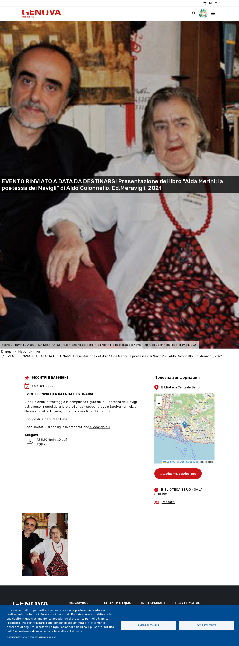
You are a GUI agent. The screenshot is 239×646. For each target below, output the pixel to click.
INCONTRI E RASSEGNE (50, 378)
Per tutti (168, 502)
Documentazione (17, 637)
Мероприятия (29, 351)
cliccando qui (99, 427)
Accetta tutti (206, 625)
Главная (7, 351)
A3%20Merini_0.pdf (52, 440)
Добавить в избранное (179, 473)
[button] (184, 425)
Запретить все (149, 625)
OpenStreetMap (189, 461)
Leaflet (170, 461)
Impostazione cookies (43, 637)
